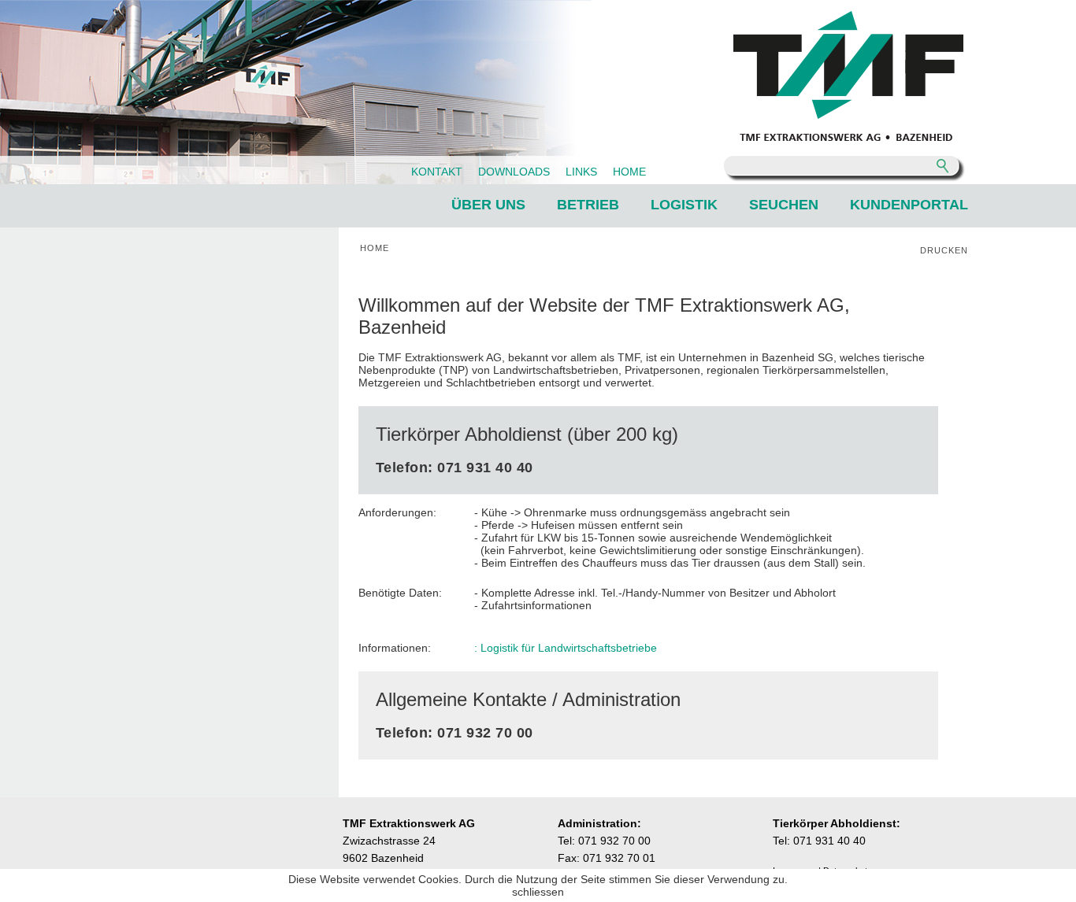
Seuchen (783, 205)
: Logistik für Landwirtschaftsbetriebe (565, 647)
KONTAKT (436, 171)
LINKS (581, 171)
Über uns (488, 205)
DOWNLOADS (514, 171)
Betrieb (588, 205)
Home (374, 248)
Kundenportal (909, 205)
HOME (629, 171)
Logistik (684, 205)
